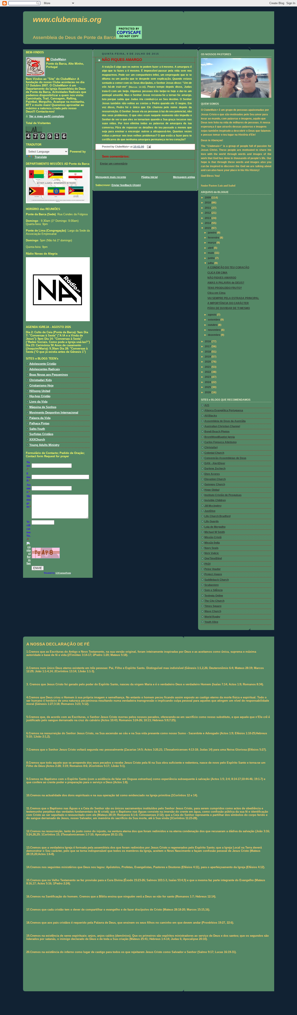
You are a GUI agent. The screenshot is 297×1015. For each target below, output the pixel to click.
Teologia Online (213, 595)
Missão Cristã (213, 537)
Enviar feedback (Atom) (126, 185)
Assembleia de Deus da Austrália (225, 421)
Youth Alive (211, 621)
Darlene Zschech (214, 468)
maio (211, 252)
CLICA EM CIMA (217, 272)
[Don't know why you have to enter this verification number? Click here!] (29, 563)
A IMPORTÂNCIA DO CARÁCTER (228, 303)
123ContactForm (63, 573)
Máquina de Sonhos (42, 407)
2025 (208, 387)
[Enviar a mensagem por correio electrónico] (148, 146)
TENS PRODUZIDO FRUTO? (224, 287)
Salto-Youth (37, 428)
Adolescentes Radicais (44, 369)
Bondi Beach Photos (217, 431)
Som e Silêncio (213, 590)
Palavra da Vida (39, 418)
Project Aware (213, 574)
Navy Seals (211, 548)
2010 (208, 202)
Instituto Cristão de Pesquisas (223, 495)
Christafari (211, 447)
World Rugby (212, 616)
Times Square (213, 606)
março (212, 242)
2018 (208, 351)
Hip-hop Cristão (39, 396)
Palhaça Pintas (39, 423)
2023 (208, 376)
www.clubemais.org (67, 19)
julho (211, 263)
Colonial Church (214, 452)
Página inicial (149, 177)
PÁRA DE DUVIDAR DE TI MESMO (228, 308)
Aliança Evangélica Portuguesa (223, 410)
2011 (208, 207)
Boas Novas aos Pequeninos (48, 374)
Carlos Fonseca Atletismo (220, 442)
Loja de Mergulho (214, 526)
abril (211, 247)
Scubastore (211, 584)
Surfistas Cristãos (41, 434)
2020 (208, 361)
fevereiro (214, 237)
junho (211, 258)
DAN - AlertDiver (214, 463)
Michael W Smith (214, 532)
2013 (208, 218)
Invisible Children (215, 500)
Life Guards (211, 521)
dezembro (214, 334)
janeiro (212, 232)
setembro (214, 319)
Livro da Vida (38, 401)
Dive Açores (212, 474)
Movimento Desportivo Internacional (53, 412)
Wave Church (212, 611)
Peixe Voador (212, 569)
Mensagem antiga (184, 177)
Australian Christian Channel (222, 426)
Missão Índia (212, 542)
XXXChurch (37, 439)
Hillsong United (39, 391)
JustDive (209, 511)
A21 (206, 405)
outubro (213, 324)
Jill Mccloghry (213, 505)
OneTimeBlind (213, 558)
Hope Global (211, 489)
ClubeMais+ (58, 59)
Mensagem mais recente (110, 177)
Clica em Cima (216, 292)
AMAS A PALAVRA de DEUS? (225, 282)
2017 (208, 346)
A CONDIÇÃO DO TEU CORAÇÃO (228, 267)
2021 (208, 366)
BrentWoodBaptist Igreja (219, 437)
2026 (208, 392)
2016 (208, 341)
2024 (208, 382)
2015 (208, 228)
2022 (208, 371)
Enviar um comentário (113, 163)
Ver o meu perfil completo (46, 116)
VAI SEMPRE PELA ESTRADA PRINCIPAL (233, 298)
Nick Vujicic (211, 553)
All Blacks (210, 415)
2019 (208, 356)
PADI (207, 563)
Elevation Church (215, 479)
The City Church (214, 600)
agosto (212, 314)
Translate (41, 157)
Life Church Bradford (217, 516)
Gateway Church (214, 484)
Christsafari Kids (40, 380)
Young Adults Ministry (44, 445)
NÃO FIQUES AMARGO (122, 60)
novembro (214, 329)
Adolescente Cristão (42, 363)
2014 (208, 223)
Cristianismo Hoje (41, 385)
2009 (208, 197)
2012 (208, 212)
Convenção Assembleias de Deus (225, 458)
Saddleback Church (216, 579)
